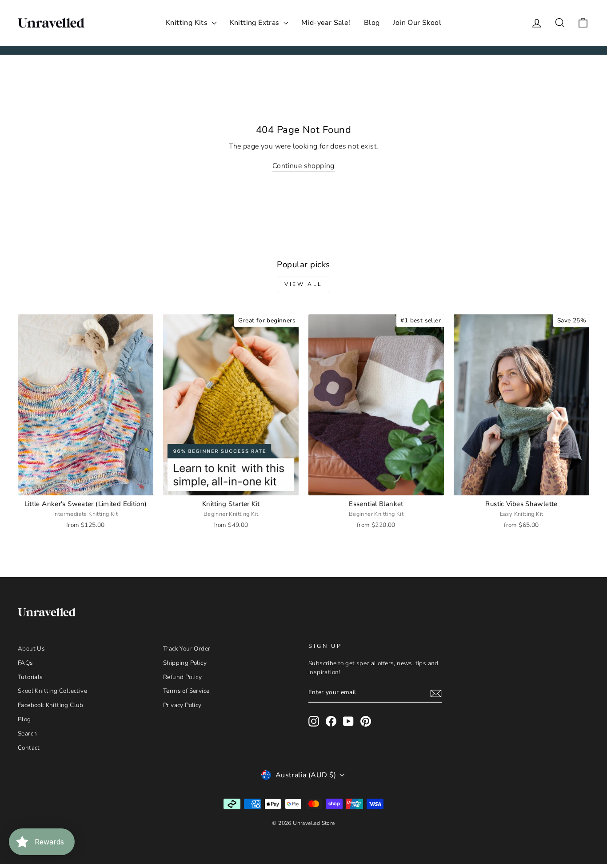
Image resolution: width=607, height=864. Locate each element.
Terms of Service (186, 691)
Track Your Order (186, 648)
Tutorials (30, 677)
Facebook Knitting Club (51, 705)
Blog (372, 23)
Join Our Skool (417, 23)
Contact (29, 747)
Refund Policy (182, 677)
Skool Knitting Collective (52, 691)
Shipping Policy (185, 663)
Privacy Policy (182, 705)
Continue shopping (303, 166)
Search (27, 733)
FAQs (25, 663)
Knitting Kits (188, 23)
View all (303, 284)
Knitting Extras (255, 23)
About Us (31, 648)
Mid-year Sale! (326, 23)
